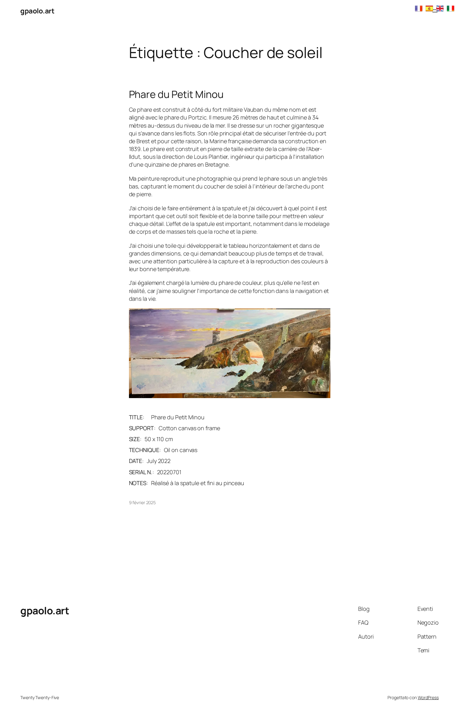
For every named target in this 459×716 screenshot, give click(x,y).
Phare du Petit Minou (176, 94)
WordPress (428, 697)
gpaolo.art (37, 11)
